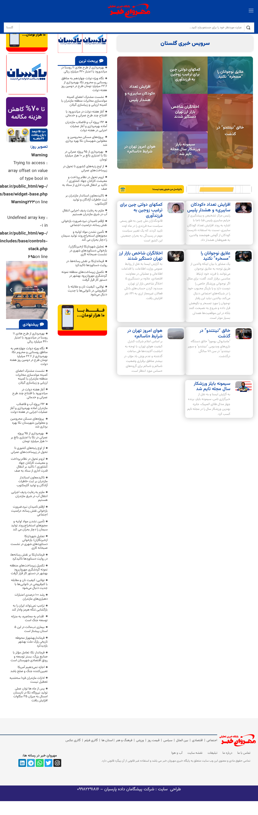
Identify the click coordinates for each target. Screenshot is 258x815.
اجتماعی (212, 740)
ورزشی (140, 740)
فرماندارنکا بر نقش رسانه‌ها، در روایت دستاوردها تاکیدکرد (86, 263)
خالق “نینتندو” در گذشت (230, 131)
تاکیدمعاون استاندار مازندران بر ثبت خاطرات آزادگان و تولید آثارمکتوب (86, 199)
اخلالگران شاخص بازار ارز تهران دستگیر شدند (185, 112)
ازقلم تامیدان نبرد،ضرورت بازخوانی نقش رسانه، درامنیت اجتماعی (84, 223)
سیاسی (167, 740)
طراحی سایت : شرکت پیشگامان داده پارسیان (142, 789)
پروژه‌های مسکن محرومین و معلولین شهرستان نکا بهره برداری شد (86, 141)
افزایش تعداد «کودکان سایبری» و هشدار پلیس (140, 93)
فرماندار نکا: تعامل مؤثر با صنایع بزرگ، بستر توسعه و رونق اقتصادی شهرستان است (29, 656)
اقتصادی (197, 740)
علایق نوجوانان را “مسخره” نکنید (230, 74)
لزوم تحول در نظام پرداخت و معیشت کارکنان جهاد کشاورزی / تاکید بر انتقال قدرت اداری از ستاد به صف (84, 183)
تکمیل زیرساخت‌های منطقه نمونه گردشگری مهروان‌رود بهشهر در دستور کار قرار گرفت (84, 276)
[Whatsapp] (40, 763)
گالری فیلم (91, 740)
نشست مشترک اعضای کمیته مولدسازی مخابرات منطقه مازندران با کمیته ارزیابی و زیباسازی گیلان (84, 101)
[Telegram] (31, 763)
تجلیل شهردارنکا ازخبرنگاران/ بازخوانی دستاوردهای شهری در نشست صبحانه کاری (88, 250)
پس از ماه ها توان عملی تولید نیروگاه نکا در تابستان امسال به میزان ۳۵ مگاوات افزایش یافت (30, 694)
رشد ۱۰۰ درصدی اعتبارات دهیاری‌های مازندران (31, 596)
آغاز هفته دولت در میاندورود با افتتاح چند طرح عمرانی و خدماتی (86, 113)
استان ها (107, 740)
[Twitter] (48, 763)
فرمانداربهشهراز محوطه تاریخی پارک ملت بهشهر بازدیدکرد (31, 641)
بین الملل (182, 740)
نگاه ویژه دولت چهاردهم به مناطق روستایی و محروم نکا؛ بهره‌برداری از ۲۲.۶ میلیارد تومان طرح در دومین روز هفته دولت (84, 84)
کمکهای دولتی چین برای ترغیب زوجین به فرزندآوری (185, 74)
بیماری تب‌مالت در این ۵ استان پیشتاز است (31, 629)
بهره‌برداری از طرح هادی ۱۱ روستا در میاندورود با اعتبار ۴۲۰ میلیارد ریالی (84, 69)
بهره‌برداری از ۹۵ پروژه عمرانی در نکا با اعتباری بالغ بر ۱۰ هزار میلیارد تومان (86, 155)
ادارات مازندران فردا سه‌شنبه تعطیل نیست (29, 680)
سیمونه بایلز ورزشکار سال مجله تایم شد (185, 149)
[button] (42, 290)
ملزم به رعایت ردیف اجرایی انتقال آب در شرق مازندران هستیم (84, 212)
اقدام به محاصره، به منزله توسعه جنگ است (29, 618)
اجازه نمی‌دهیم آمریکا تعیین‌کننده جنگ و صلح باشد (29, 669)
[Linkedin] (22, 763)
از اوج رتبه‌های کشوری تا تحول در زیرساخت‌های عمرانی (85, 168)
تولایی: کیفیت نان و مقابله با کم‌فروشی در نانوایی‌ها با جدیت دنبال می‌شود (87, 290)
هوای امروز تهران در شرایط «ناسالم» (139, 149)
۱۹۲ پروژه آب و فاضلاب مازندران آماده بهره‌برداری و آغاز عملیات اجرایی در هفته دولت (86, 126)
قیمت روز (153, 740)
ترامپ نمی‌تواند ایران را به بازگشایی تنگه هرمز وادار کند (30, 607)
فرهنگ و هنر (124, 740)
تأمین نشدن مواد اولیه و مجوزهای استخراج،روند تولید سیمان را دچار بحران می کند (84, 235)
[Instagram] (57, 763)
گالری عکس (73, 740)
